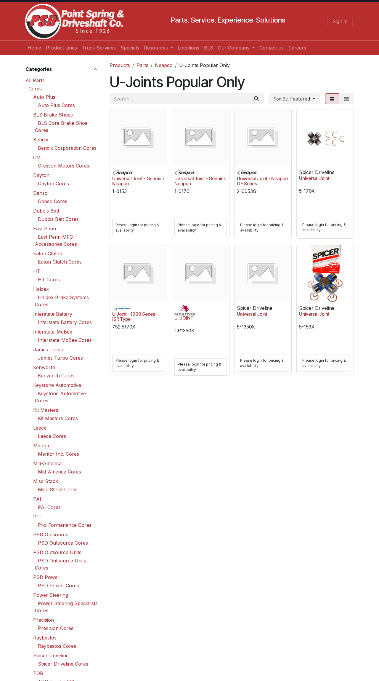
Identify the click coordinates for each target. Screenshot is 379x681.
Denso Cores (52, 201)
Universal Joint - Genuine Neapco (138, 181)
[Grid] (332, 98)
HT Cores (49, 280)
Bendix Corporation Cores (67, 148)
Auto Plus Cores (56, 105)
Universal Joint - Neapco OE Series (262, 181)
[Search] (256, 98)
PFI (37, 517)
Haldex (41, 289)
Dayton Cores (53, 183)
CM (37, 157)
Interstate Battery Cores (65, 322)
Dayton (41, 175)
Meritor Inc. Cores (58, 454)
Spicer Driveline (51, 655)
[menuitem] (34, 48)
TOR (38, 673)
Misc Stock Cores (58, 489)
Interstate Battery (52, 314)
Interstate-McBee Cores (65, 340)
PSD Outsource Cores (63, 543)
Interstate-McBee (52, 332)
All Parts (35, 80)
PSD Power (46, 577)
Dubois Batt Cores (58, 219)
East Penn (44, 229)
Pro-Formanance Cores (64, 525)
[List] (346, 98)
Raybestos (45, 638)
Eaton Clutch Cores (60, 262)
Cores (35, 89)
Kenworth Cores (56, 376)
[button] (294, 98)
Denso (40, 193)
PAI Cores (49, 507)
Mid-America (47, 463)
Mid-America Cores (59, 472)
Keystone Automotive (57, 385)
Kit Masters (45, 410)
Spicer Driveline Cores (63, 664)
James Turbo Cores (60, 358)
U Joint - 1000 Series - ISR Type (135, 316)
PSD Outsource (50, 535)
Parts (142, 65)
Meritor (41, 446)
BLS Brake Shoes (53, 115)
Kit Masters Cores (58, 418)
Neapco (164, 65)
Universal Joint (314, 178)
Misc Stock (45, 481)
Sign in (340, 21)
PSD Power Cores (58, 586)
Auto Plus (44, 97)
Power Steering (50, 595)
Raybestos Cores (57, 646)
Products (120, 65)
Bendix (40, 140)
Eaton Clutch (47, 253)
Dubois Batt (46, 211)
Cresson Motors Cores (63, 166)
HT (36, 271)
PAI (37, 499)
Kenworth (44, 367)
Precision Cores (55, 628)
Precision (43, 620)
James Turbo (48, 350)
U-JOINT (184, 318)
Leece (39, 428)
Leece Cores (52, 436)
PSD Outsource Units (57, 552)
